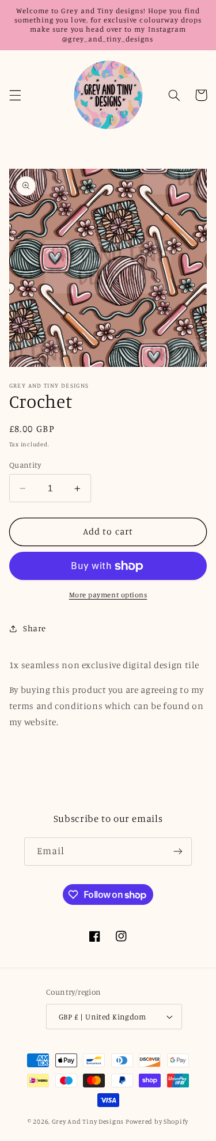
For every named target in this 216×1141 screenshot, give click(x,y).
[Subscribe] (178, 851)
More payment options (108, 594)
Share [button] (34, 628)
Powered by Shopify (157, 1121)
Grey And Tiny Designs (88, 1121)
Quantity (25, 464)
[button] (15, 95)
